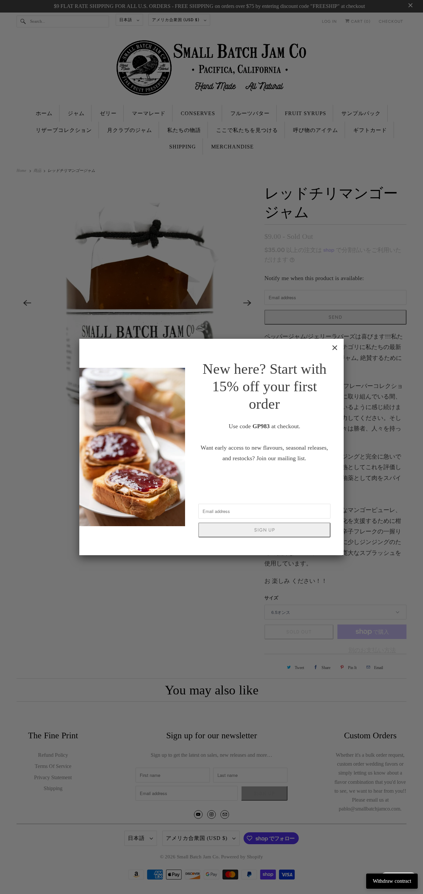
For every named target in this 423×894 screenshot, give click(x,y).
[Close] (334, 347)
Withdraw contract (392, 881)
